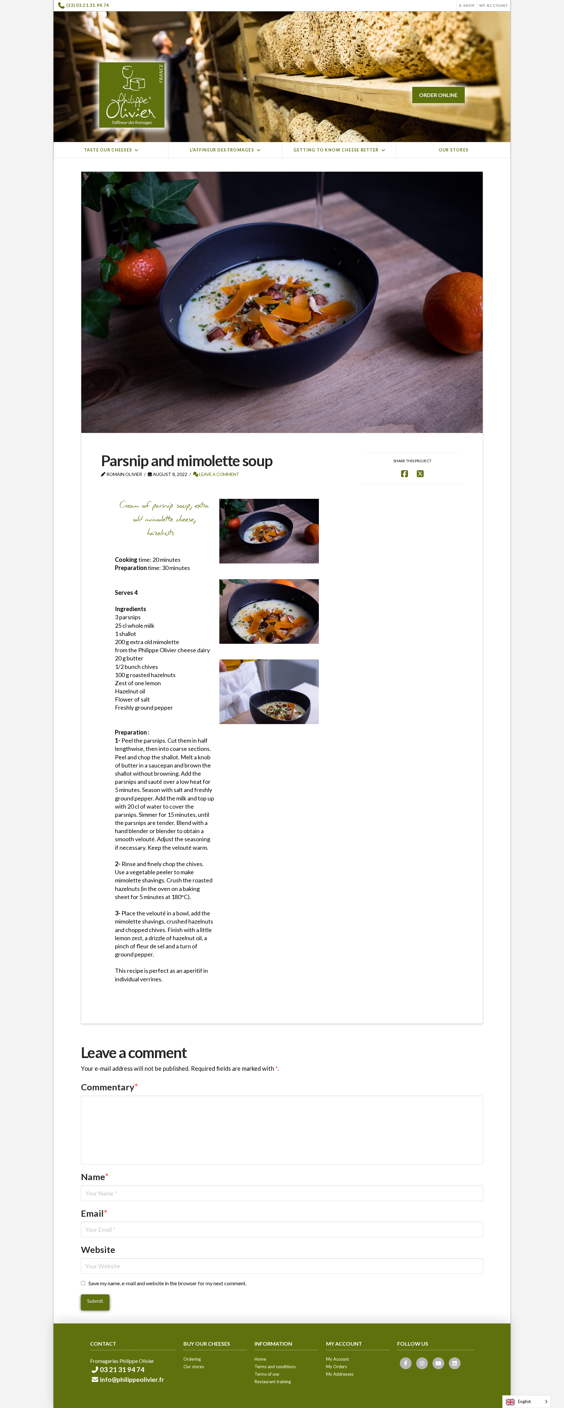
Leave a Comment (219, 474)
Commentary (109, 1087)
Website (98, 1249)
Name (95, 1176)
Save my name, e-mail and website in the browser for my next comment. (167, 1283)
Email (94, 1213)
